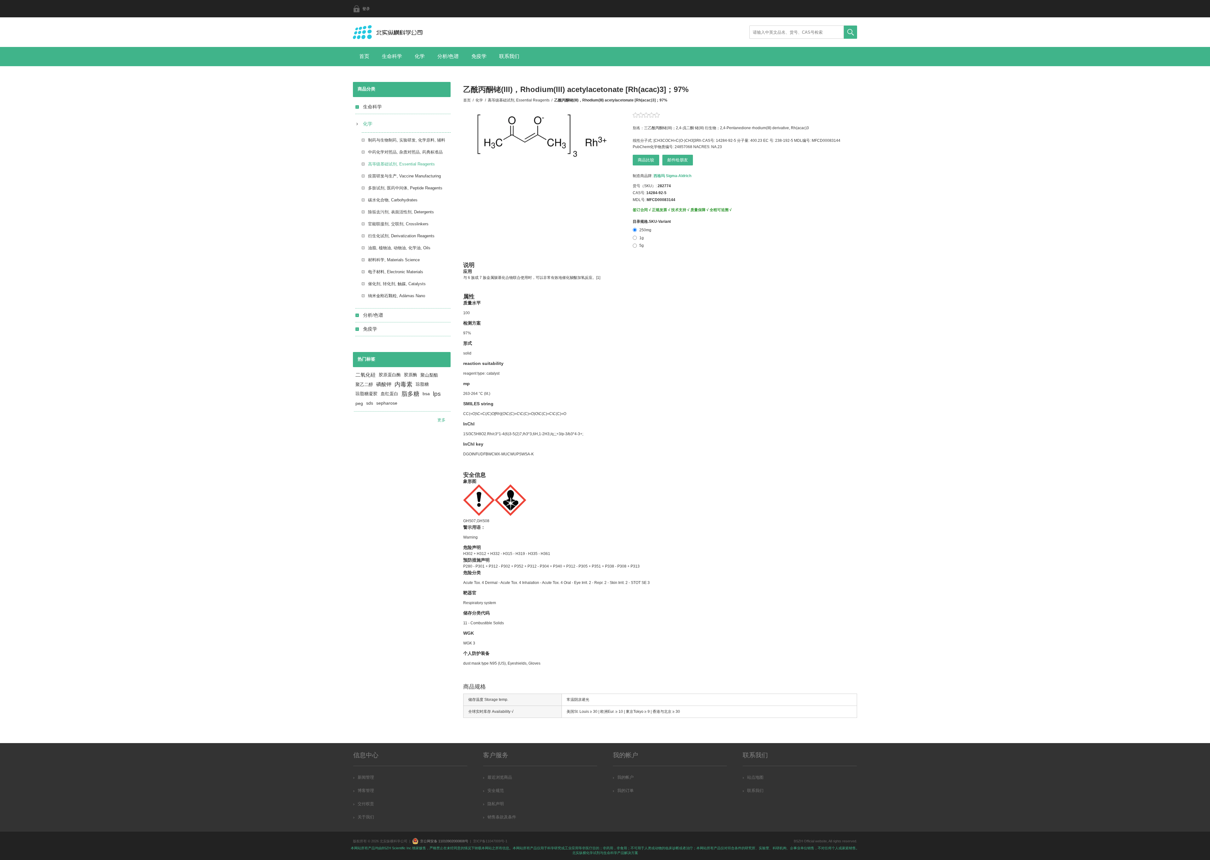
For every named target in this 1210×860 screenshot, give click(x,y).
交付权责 (366, 803)
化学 (420, 56)
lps (437, 393)
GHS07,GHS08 (476, 521)
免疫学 (479, 56)
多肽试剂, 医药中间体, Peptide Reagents (405, 188)
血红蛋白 (389, 393)
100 (466, 313)
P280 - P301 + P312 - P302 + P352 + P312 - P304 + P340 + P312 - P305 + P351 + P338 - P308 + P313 (551, 566)
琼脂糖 (422, 384)
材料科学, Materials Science (394, 259)
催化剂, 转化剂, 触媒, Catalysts (397, 283)
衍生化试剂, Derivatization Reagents (401, 236)
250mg (645, 230)
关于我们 (366, 817)
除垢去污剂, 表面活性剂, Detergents (401, 212)
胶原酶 (410, 374)
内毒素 (403, 384)
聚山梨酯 (429, 375)
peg (359, 403)
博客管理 (366, 790)
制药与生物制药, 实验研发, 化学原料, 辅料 (406, 140)
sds (369, 403)
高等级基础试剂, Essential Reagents (401, 164)
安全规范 (495, 790)
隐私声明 (495, 803)
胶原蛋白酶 (390, 374)
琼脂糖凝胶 (366, 393)
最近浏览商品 (499, 777)
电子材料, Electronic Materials (395, 271)
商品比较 (646, 160)
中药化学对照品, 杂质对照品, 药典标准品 (405, 152)
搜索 (850, 32)
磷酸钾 (383, 384)
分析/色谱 (448, 56)
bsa (426, 393)
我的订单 (625, 790)
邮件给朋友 (677, 160)
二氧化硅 (365, 375)
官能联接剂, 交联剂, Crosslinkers (398, 224)
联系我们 (509, 56)
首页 (364, 56)
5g (641, 245)
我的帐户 (625, 777)
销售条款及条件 (501, 817)
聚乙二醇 (364, 384)
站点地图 (755, 777)
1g (641, 238)
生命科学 (392, 56)
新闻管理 (366, 777)
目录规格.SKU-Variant (652, 221)
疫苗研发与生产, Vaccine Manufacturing (404, 176)
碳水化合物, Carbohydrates (393, 200)
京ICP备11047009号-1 (490, 841)
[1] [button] (598, 277)
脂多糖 (410, 393)
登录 (366, 9)
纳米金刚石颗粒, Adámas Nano (396, 295)
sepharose (386, 403)
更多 (441, 420)
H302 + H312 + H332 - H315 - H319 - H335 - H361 (506, 553)
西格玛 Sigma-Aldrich (672, 176)
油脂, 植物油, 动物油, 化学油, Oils (399, 247)
